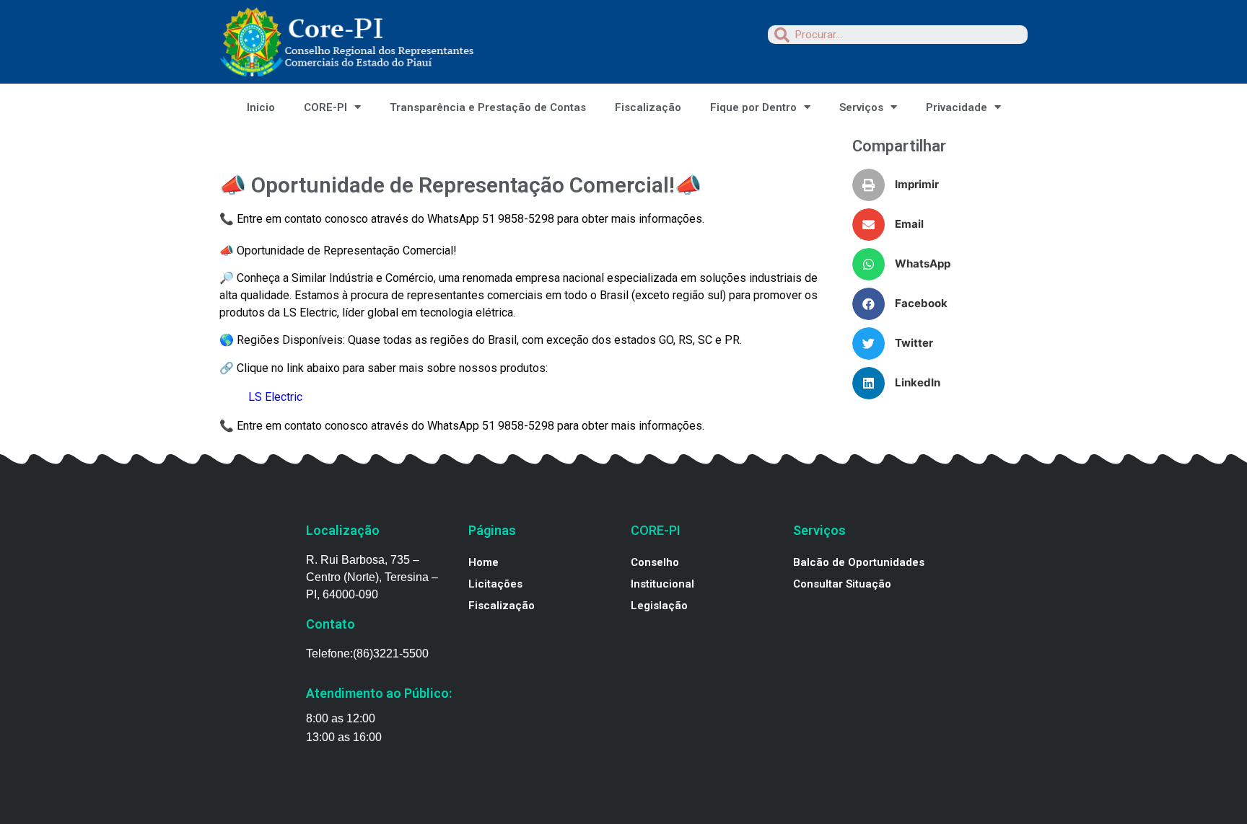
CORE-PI (325, 107)
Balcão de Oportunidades (858, 562)
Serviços (861, 107)
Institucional (662, 583)
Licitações (495, 583)
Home (483, 562)
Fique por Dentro (753, 107)
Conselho (655, 562)
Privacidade (956, 107)
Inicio (261, 107)
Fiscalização (648, 107)
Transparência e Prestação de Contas (488, 107)
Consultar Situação (842, 583)
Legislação (659, 605)
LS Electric (275, 397)
